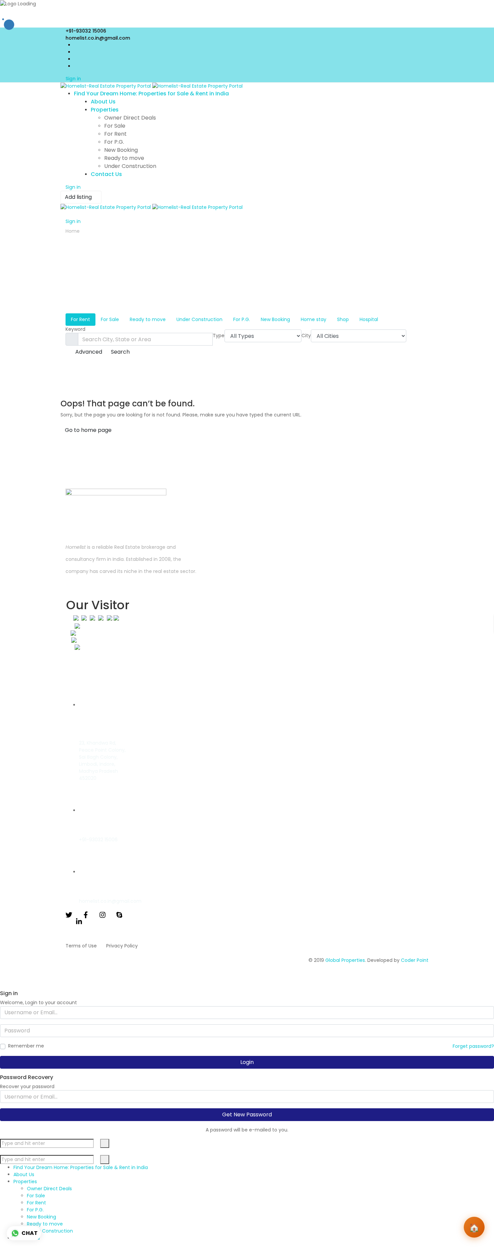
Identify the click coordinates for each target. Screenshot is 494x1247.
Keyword (75, 329)
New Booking (275, 319)
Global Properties (345, 960)
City (306, 335)
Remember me (26, 1045)
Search (120, 352)
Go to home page (88, 430)
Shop (343, 319)
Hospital (369, 319)
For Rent (80, 319)
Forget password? (473, 1046)
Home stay (313, 319)
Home (73, 231)
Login (247, 1062)
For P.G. (241, 319)
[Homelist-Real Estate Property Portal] (151, 86)
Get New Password (247, 1114)
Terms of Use (81, 945)
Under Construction (199, 319)
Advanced (88, 352)
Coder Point (414, 960)
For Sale (110, 319)
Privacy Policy (122, 945)
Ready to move (148, 319)
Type (218, 335)
